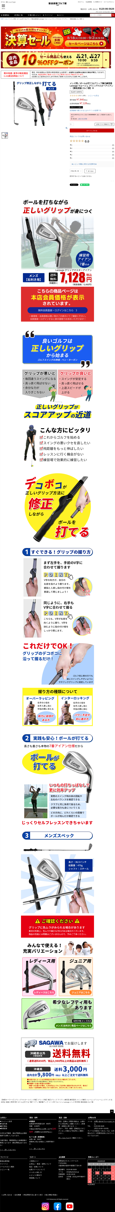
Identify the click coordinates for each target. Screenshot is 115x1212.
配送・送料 (34, 1117)
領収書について (34, 1178)
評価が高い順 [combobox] (75, 171)
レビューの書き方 (35, 1175)
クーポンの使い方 (35, 1172)
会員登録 (89, 2)
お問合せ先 (92, 1117)
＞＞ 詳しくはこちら (8, 1150)
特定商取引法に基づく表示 (33, 1195)
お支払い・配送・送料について (40, 1164)
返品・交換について (36, 1167)
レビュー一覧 (4, 1169)
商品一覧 (19, 15)
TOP (2, 19)
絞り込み (91, 171)
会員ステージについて (37, 1169)
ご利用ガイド (98, 2)
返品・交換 (63, 1117)
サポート (33, 1157)
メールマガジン (109, 2)
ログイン (81, 2)
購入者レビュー (35, 15)
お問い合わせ (7, 1195)
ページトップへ (112, 1111)
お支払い (3, 1117)
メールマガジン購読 (7, 1167)
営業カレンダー (93, 1157)
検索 (113, 15)
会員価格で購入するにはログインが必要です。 (86, 110)
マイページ (49, 15)
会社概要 (62, 1157)
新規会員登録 (4, 1161)
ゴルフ (7, 19)
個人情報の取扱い (51, 1195)
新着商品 (6, 15)
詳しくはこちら (63, 1138)
